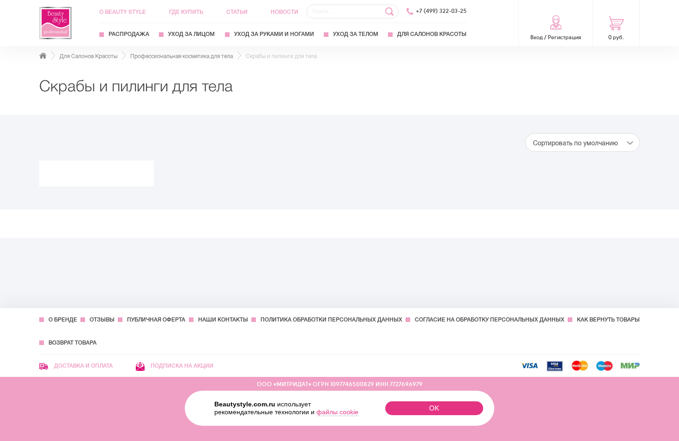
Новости (284, 12)
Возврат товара (72, 343)
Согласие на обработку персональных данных (489, 319)
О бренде (62, 319)
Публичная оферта (156, 319)
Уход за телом (355, 34)
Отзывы (102, 319)
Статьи (237, 12)
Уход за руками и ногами (274, 34)
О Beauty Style (122, 12)
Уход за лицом (191, 34)
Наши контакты (223, 319)
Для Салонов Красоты (432, 34)
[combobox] (582, 142)
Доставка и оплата (83, 366)
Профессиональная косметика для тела (181, 56)
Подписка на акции (181, 366)
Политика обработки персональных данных (331, 319)
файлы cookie (337, 412)
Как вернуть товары (608, 319)
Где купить (186, 12)
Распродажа (129, 34)
